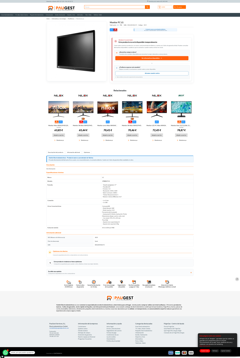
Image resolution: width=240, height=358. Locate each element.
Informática (80, 15)
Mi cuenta (179, 7)
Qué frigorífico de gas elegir (173, 330)
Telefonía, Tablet (98, 15)
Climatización (49, 15)
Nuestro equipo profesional (86, 337)
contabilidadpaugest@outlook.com (59, 328)
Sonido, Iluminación (60, 15)
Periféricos (71, 19)
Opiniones (87, 152)
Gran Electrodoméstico (7, 15)
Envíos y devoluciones (113, 328)
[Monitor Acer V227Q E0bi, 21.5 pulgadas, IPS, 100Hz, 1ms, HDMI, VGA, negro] (181, 109)
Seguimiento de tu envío (114, 330)
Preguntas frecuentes (85, 339)
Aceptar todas (205, 351)
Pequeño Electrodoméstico (37, 15)
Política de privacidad (113, 341)
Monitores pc (80, 19)
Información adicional (73, 152)
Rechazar (215, 351)
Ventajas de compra (84, 333)
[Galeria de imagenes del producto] (77, 51)
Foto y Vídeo (88, 15)
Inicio (48, 19)
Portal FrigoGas (169, 326)
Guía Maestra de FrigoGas (172, 328)
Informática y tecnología (59, 19)
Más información (205, 346)
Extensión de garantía (85, 335)
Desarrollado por (54, 353)
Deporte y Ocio (71, 15)
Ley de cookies (111, 337)
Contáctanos (82, 326)
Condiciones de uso (113, 335)
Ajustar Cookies (225, 351)
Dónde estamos (83, 330)
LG (118, 25)
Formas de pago (111, 333)
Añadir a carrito (59, 135)
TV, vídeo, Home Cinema (21, 15)
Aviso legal (110, 326)
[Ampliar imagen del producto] (77, 51)
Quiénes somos (82, 328)
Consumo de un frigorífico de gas (174, 333)
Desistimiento (111, 339)
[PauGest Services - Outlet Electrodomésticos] (61, 6)
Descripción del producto (55, 152)
